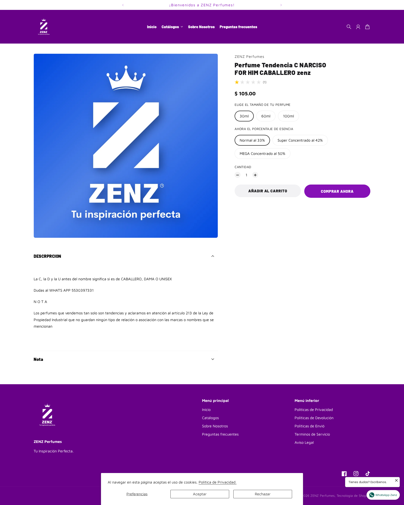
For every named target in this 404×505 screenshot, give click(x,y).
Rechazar (263, 494)
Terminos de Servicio (312, 434)
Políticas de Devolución (314, 418)
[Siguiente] (281, 5)
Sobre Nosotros (215, 426)
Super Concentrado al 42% (300, 140)
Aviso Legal (304, 442)
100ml (288, 116)
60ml (265, 116)
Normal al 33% (252, 140)
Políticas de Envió (309, 426)
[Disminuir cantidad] (238, 175)
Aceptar (200, 494)
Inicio (206, 409)
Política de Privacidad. (218, 482)
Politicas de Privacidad (314, 409)
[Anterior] (123, 5)
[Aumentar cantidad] (255, 175)
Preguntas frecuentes (220, 434)
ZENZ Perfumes (249, 56)
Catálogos (210, 418)
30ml (244, 116)
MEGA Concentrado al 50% (262, 153)
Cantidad (243, 167)
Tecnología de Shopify (353, 495)
